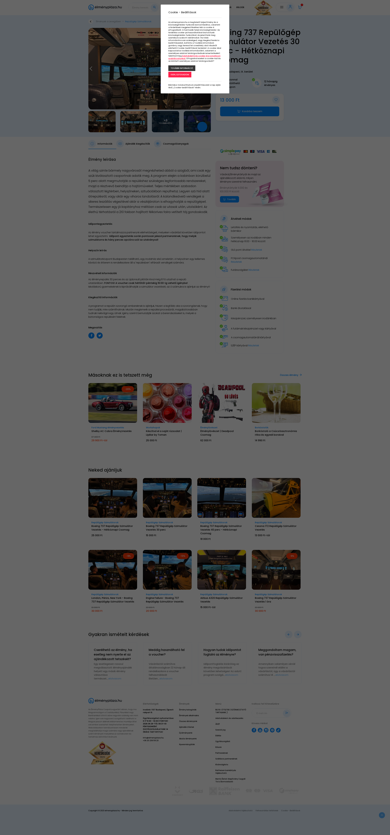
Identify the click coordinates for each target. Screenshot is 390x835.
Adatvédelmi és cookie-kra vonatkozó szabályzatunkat (194, 57)
